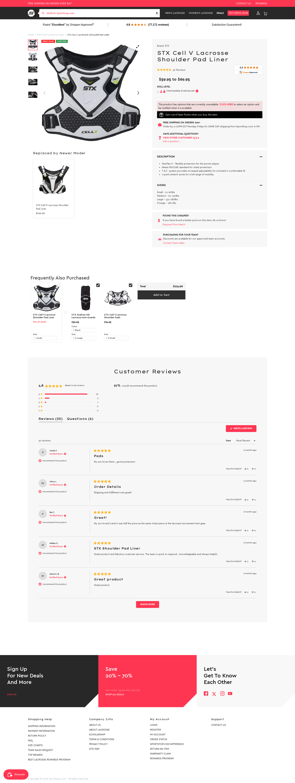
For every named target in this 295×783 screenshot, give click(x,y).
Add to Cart (161, 294)
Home (31, 35)
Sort (228, 440)
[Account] (258, 13)
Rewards (261, 3)
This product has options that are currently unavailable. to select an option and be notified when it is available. (208, 106)
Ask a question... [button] (172, 141)
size (35, 334)
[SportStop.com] (32, 13)
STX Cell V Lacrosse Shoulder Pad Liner (88, 35)
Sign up (12, 694)
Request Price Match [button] (174, 224)
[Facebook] (206, 693)
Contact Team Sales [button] (173, 243)
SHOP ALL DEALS (115, 694)
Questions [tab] (80, 419)
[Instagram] (222, 693)
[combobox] (103, 13)
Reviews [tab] (51, 419)
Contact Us (243, 3)
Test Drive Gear (238, 13)
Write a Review (244, 429)
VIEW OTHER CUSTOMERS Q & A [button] (181, 137)
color (74, 326)
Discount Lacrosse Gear (50, 35)
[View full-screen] (138, 47)
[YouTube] (230, 693)
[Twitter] (214, 694)
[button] (157, 13)
